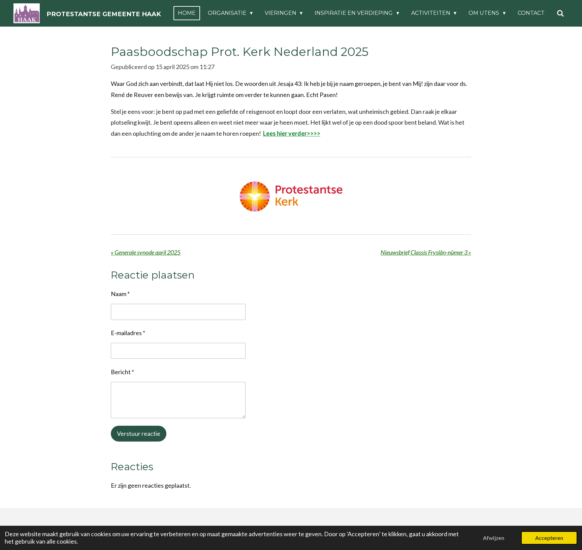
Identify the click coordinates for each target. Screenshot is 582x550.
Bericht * (122, 372)
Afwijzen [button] (493, 538)
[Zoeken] (560, 13)
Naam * (120, 293)
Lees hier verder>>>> (291, 133)
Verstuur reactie (138, 433)
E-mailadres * (128, 332)
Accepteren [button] (549, 538)
